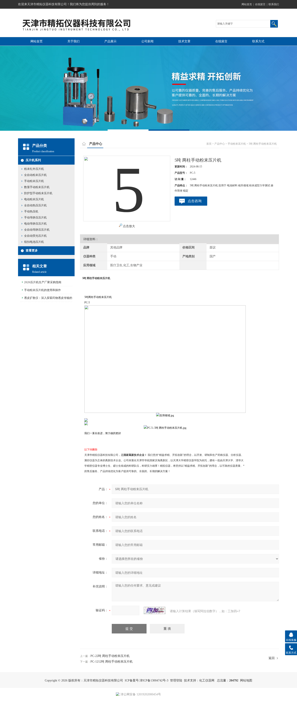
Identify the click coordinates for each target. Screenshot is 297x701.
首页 (209, 143)
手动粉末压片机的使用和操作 (42, 290)
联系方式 (258, 41)
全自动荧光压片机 (35, 235)
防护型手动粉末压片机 (38, 193)
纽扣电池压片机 (34, 241)
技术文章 (184, 41)
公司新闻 (147, 41)
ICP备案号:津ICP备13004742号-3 (146, 680)
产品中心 (219, 143)
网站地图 (246, 680)
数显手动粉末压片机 (37, 187)
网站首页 (247, 4)
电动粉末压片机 (34, 199)
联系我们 (274, 4)
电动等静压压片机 (35, 223)
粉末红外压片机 (34, 168)
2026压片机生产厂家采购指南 (42, 282)
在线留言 (260, 4)
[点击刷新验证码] (154, 610)
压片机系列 (33, 160)
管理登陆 (176, 680)
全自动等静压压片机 (37, 229)
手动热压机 (31, 211)
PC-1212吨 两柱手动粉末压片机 (111, 661)
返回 (272, 658)
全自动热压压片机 (35, 205)
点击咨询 (195, 201)
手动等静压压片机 (35, 217)
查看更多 (32, 250)
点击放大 (129, 226)
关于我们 (73, 41)
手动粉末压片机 (237, 143)
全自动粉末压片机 (35, 175)
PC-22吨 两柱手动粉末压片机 (110, 656)
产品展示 (110, 41)
